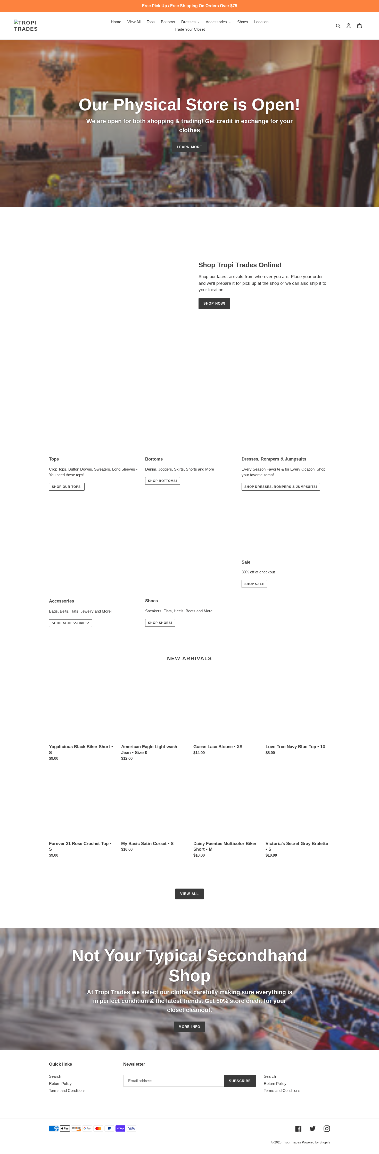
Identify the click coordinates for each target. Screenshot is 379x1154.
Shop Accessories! (70, 623)
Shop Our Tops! (67, 487)
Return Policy (60, 1083)
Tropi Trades (292, 1142)
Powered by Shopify (316, 1142)
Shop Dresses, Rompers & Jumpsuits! (280, 487)
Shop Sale (254, 584)
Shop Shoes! (160, 623)
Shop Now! (214, 303)
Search (55, 1076)
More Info (189, 1027)
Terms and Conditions (67, 1090)
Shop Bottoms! (162, 481)
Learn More (189, 147)
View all (189, 894)
